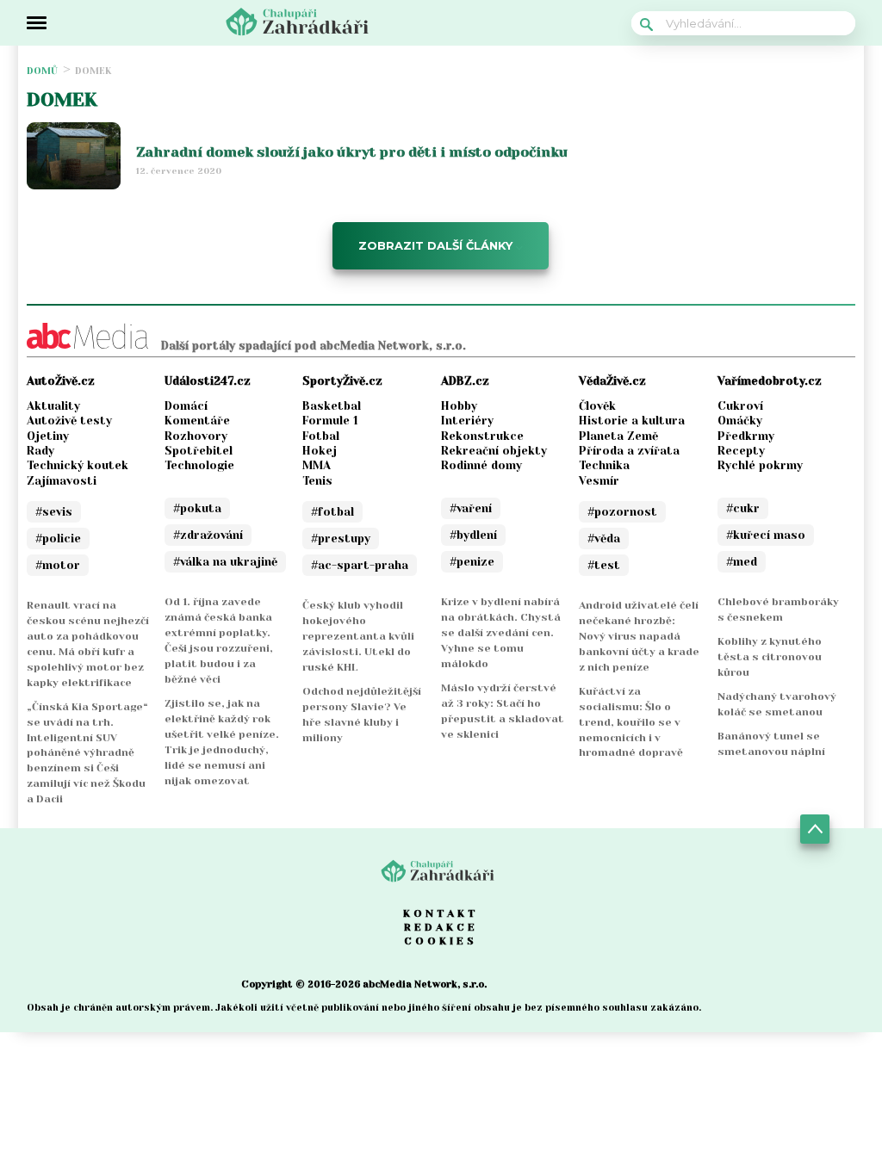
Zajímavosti (61, 480)
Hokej (319, 450)
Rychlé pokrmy (760, 465)
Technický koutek (77, 465)
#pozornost (622, 511)
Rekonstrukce (482, 436)
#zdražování (208, 535)
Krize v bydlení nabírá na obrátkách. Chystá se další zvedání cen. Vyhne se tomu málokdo (501, 633)
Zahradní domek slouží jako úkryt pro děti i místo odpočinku (352, 152)
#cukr (743, 508)
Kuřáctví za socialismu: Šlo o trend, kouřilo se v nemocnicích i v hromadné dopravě (631, 722)
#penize (472, 561)
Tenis (317, 480)
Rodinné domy (481, 465)
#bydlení (473, 535)
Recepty (741, 450)
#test (603, 565)
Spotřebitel (199, 450)
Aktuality (53, 405)
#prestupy (340, 538)
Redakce (441, 927)
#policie (58, 538)
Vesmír (599, 480)
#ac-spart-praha (359, 565)
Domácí (186, 405)
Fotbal (320, 436)
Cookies (440, 941)
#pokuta (197, 508)
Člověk (597, 405)
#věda (603, 538)
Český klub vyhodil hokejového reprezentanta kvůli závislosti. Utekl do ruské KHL (358, 636)
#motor (57, 565)
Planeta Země (618, 436)
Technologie (199, 465)
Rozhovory (196, 436)
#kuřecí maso (765, 535)
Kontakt (441, 913)
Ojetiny (48, 436)
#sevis (53, 511)
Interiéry (467, 420)
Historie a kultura (632, 420)
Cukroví (740, 405)
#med (741, 561)
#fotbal (332, 511)
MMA (316, 465)
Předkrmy (745, 436)
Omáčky (739, 420)
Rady (40, 450)
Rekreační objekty (494, 450)
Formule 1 (330, 420)
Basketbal (331, 405)
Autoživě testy (69, 420)
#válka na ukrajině (225, 561)
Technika (604, 465)
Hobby (459, 405)
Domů (42, 71)
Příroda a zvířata (629, 450)
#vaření (471, 508)
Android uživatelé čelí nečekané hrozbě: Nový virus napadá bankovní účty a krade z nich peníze (639, 636)
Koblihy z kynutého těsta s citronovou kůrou (769, 656)
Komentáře (197, 420)
